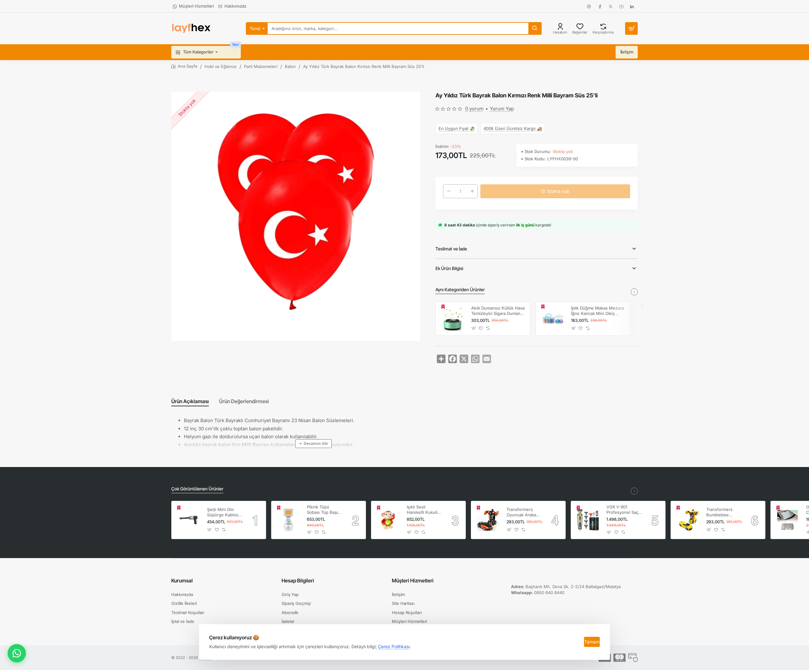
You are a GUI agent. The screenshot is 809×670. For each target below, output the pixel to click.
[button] (555, 191)
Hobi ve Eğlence (220, 66)
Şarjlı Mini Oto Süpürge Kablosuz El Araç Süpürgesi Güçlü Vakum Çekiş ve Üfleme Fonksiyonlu (225, 512)
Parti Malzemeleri (260, 66)
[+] (472, 191)
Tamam (591, 641)
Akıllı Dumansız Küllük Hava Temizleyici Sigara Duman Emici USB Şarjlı (498, 311)
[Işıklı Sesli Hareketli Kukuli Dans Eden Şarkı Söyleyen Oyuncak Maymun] (388, 520)
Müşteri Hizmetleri (413, 580)
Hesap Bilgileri (298, 580)
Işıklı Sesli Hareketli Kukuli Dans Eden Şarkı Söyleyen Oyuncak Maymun (424, 509)
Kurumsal (182, 580)
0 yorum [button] (474, 109)
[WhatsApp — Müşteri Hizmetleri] (17, 653)
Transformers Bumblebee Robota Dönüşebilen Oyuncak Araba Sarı (721, 512)
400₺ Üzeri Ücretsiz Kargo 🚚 (513, 128)
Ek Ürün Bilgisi (449, 268)
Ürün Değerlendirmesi (244, 401)
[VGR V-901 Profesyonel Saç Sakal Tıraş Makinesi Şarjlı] (588, 520)
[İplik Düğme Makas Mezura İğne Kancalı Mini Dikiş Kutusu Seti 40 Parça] (552, 318)
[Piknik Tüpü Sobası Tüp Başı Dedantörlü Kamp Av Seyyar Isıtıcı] (288, 520)
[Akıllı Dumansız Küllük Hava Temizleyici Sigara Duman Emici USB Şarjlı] (452, 318)
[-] (448, 191)
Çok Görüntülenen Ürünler (197, 488)
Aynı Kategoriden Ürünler (460, 289)
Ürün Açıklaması (190, 401)
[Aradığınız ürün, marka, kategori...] (534, 28)
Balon (290, 66)
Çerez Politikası (394, 646)
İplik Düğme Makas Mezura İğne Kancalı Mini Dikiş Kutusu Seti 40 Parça (597, 311)
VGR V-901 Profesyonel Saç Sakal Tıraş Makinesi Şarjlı (622, 509)
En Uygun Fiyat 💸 (457, 128)
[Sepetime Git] (631, 28)
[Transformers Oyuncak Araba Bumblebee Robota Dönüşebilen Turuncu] (488, 520)
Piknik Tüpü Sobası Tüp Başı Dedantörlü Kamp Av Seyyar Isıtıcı (324, 509)
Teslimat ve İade (451, 248)
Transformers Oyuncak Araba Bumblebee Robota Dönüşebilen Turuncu (521, 512)
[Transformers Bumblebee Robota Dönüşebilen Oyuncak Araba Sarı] (687, 520)
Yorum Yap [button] (502, 109)
